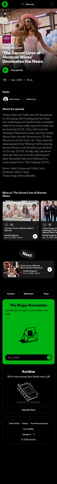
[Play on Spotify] (5, 13)
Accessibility (28, 429)
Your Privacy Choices (39, 423)
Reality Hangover (11, 235)
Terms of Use (14, 423)
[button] (28, 4)
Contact (11, 293)
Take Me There (28, 410)
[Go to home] (5, 4)
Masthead (28, 293)
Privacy (25, 423)
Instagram (26, 434)
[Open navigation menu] (52, 4)
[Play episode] (35, 236)
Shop (46, 293)
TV (5, 80)
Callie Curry (31, 99)
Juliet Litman (14, 99)
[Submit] (49, 357)
